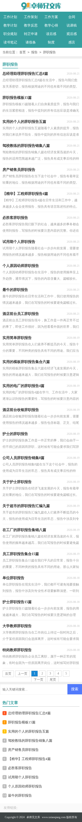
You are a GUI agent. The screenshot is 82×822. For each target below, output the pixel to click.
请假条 (31, 42)
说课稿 (72, 25)
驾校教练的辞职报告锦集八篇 (30, 740)
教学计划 (10, 25)
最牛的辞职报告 (20, 795)
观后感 (72, 34)
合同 (71, 17)
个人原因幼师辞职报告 (25, 786)
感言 (71, 42)
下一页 (38, 679)
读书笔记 (10, 42)
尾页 (53, 679)
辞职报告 (49, 52)
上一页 (22, 673)
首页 (22, 52)
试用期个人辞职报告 (23, 777)
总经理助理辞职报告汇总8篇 (29, 713)
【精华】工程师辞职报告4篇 (29, 759)
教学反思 (31, 25)
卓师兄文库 (33, 817)
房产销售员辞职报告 (23, 750)
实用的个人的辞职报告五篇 (28, 731)
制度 (51, 42)
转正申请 (31, 34)
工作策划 (31, 17)
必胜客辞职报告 (20, 768)
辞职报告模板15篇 (22, 722)
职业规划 (10, 34)
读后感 (51, 34)
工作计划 (10, 17)
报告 (34, 52)
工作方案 (51, 17)
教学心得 (51, 25)
